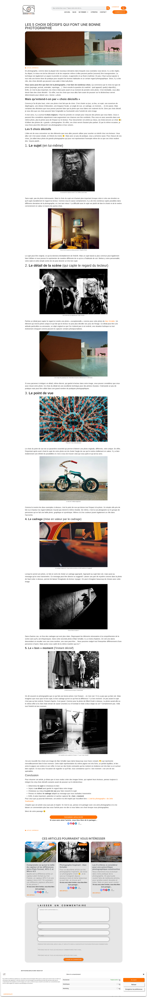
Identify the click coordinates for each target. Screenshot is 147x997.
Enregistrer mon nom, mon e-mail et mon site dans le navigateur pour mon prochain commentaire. (73, 944)
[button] (143, 974)
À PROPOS (94, 12)
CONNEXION (115, 7)
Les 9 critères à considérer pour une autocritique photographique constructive (106, 867)
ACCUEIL (67, 12)
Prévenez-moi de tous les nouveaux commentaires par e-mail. (60, 950)
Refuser (133, 984)
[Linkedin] (76, 823)
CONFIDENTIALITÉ (7, 994)
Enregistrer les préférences (133, 989)
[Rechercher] (108, 8)
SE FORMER (82, 12)
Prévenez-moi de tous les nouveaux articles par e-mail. (57, 955)
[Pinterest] (73, 823)
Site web (41, 935)
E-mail (40, 929)
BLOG (74, 12)
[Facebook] (68, 823)
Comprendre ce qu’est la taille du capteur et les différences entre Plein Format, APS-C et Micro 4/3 (40, 868)
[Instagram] (71, 823)
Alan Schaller (110, 321)
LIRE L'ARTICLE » (31, 895)
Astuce (29, 68)
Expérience (35, 68)
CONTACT (103, 12)
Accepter (134, 980)
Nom (40, 923)
